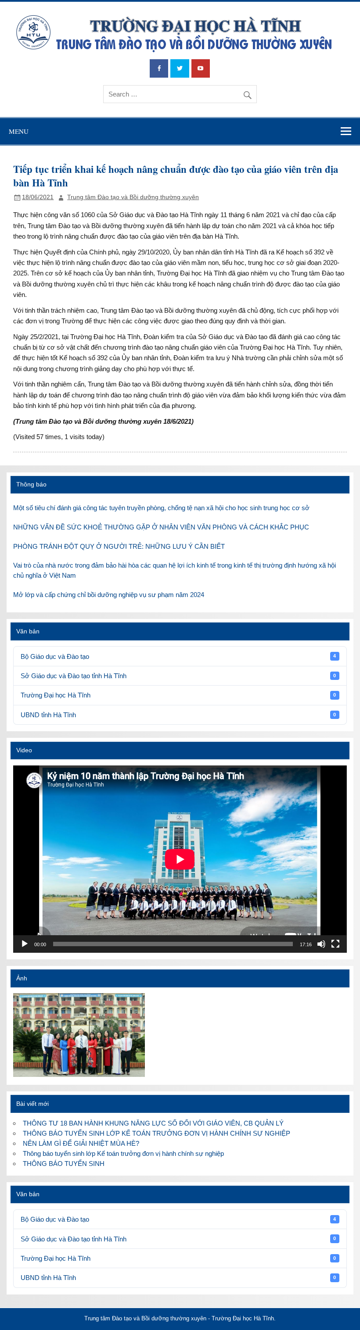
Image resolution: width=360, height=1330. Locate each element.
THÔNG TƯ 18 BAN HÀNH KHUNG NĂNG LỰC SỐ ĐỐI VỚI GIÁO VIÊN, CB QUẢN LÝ (153, 1123)
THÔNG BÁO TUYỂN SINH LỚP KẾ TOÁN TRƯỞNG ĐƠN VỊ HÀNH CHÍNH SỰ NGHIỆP (156, 1133)
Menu (19, 131)
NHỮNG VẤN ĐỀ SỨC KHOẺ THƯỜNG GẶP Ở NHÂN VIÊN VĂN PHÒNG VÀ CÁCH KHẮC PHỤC (161, 527)
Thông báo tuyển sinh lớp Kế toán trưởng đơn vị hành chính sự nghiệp (123, 1153)
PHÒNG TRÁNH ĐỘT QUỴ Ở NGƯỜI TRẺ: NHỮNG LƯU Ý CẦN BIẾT (119, 546)
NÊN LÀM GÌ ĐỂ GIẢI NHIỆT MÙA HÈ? (81, 1143)
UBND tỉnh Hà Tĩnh (178, 715)
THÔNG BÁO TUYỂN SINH (63, 1163)
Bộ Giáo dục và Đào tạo (178, 656)
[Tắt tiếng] (321, 944)
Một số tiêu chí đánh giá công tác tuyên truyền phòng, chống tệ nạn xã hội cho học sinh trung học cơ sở (161, 507)
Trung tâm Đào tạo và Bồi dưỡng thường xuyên (133, 197)
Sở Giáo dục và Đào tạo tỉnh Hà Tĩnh (178, 675)
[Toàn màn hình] (335, 944)
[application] (179, 859)
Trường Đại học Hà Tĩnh (178, 695)
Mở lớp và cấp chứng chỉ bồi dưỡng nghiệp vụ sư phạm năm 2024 (108, 594)
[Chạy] (24, 944)
